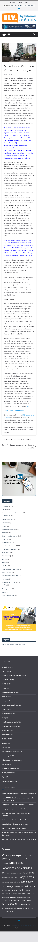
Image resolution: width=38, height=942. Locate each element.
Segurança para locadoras (10, 569)
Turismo (24, 908)
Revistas (4, 566)
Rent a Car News (12, 904)
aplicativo (5, 859)
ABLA (4, 855)
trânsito (19, 908)
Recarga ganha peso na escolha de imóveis (16, 809)
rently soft (26, 904)
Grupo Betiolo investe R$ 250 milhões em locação (19, 839)
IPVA (5, 585)
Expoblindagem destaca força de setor (15, 824)
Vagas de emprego (8, 595)
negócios (20, 900)
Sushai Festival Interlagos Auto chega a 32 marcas (19, 794)
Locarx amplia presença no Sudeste (14, 828)
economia (5, 882)
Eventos (4, 533)
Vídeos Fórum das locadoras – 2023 (13, 645)
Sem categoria (6, 572)
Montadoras (6, 556)
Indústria (5, 539)
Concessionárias (7, 519)
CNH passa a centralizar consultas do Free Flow (18, 805)
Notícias (4, 559)
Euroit (23, 881)
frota (16, 886)
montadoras (6, 900)
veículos (10, 911)
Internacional (6, 543)
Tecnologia (5, 579)
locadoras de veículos (9, 894)
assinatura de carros (29, 859)
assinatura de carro (16, 859)
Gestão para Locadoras (9, 536)
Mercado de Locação (9, 549)
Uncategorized (6, 589)
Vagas (4, 592)
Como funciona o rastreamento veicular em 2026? (18, 446)
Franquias (7, 515)
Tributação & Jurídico (9, 582)
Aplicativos (5, 506)
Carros (4, 509)
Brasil (4, 873)
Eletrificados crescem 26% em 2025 (17, 440)
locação (27, 894)
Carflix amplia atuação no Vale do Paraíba (16, 820)
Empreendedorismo (8, 529)
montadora (27, 897)
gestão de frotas (22, 886)
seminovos (5, 908)
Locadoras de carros (8, 546)
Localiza (20, 893)
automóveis (6, 863)
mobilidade (20, 897)
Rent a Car (27, 900)
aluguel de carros (24, 855)
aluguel (10, 855)
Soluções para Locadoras (10, 576)
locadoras (27, 890)
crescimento (14, 877)
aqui (28, 406)
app (10, 859)
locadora (31, 886)
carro (8, 873)
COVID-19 (5, 523)
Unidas (30, 908)
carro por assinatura (19, 873)
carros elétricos (6, 877)
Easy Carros (26, 877)
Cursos (4, 526)
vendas (4, 912)
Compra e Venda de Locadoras (12, 513)
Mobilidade (5, 552)
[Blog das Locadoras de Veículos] (4, 34)
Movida (13, 900)
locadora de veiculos (12, 890)
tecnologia (12, 908)
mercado (12, 897)
